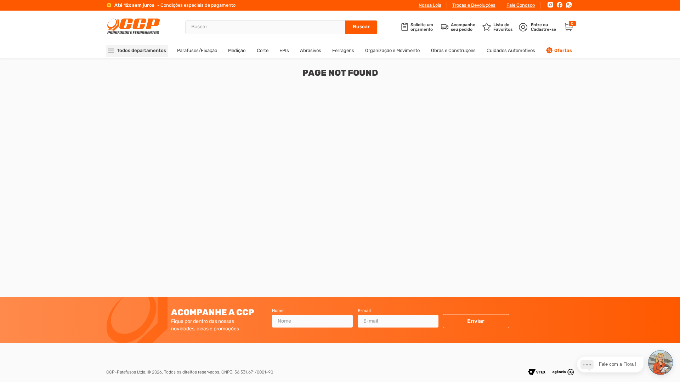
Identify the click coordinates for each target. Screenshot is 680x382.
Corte (262, 50)
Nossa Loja (430, 5)
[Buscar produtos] (361, 27)
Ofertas (563, 50)
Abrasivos (310, 50)
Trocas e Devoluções (473, 5)
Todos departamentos (141, 50)
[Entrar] (538, 27)
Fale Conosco (520, 5)
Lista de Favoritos (502, 27)
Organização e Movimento (392, 50)
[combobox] (281, 27)
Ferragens (343, 50)
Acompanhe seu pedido (463, 27)
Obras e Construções (453, 50)
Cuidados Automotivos (511, 50)
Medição (236, 50)
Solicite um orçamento (421, 27)
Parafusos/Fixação (197, 50)
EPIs (284, 50)
